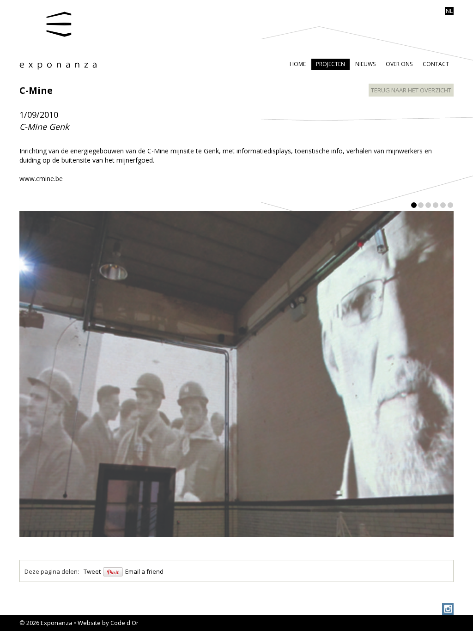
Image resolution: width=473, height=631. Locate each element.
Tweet (92, 571)
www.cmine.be (41, 178)
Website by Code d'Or (108, 623)
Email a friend (144, 571)
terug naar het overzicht (411, 90)
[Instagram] (448, 609)
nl (449, 11)
